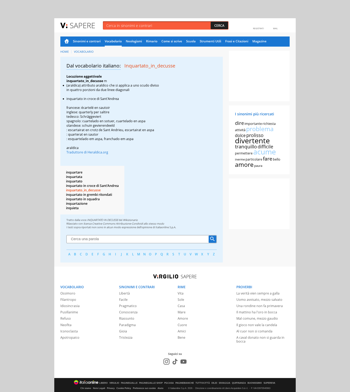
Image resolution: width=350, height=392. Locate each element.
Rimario (151, 41)
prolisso (255, 135)
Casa (181, 306)
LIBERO (103, 383)
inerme (240, 159)
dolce (240, 135)
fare (267, 158)
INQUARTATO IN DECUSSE (102, 220)
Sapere (82, 25)
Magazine (259, 41)
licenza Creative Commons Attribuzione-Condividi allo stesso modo (123, 223)
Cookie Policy (123, 388)
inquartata (74, 177)
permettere (244, 153)
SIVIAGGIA (224, 383)
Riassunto (126, 318)
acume (264, 152)
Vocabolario (113, 41)
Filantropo (68, 299)
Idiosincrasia (70, 306)
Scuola (191, 41)
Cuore (182, 325)
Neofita (65, 325)
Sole (181, 299)
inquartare (74, 172)
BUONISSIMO (255, 383)
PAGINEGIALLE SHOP (151, 383)
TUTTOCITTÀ (202, 383)
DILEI (214, 383)
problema (260, 129)
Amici (182, 331)
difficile (265, 146)
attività (240, 130)
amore (244, 164)
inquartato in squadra (83, 199)
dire (239, 123)
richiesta (269, 123)
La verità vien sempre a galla (258, 293)
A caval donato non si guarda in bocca (260, 339)
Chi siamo (85, 388)
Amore (183, 318)
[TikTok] (175, 361)
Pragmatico (128, 306)
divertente (252, 141)
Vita (181, 293)
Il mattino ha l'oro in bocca (256, 312)
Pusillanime (69, 312)
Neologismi (134, 41)
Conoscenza (128, 312)
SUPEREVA (269, 383)
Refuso (65, 318)
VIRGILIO (114, 383)
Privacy (111, 388)
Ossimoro (67, 293)
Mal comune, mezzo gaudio (257, 318)
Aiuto (160, 388)
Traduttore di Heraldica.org (87, 152)
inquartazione (77, 203)
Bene (181, 337)
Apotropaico (69, 337)
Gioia (123, 331)
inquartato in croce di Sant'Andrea (92, 185)
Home (66, 41)
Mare (182, 312)
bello (276, 159)
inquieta (72, 208)
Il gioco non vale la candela (256, 325)
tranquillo (246, 146)
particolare (253, 159)
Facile (123, 299)
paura (258, 166)
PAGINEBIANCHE (184, 383)
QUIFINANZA (239, 383)
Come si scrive (171, 41)
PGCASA (169, 383)
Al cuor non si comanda (254, 331)
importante (253, 123)
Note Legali (99, 388)
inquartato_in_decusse (83, 190)
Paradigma (127, 325)
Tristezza (125, 337)
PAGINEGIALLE (129, 383)
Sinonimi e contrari (87, 41)
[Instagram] (166, 361)
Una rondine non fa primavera (259, 306)
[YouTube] (183, 361)
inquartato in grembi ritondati (89, 194)
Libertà (124, 293)
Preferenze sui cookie (144, 388)
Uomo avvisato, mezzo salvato (259, 299)
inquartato (74, 181)
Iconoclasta (69, 331)
